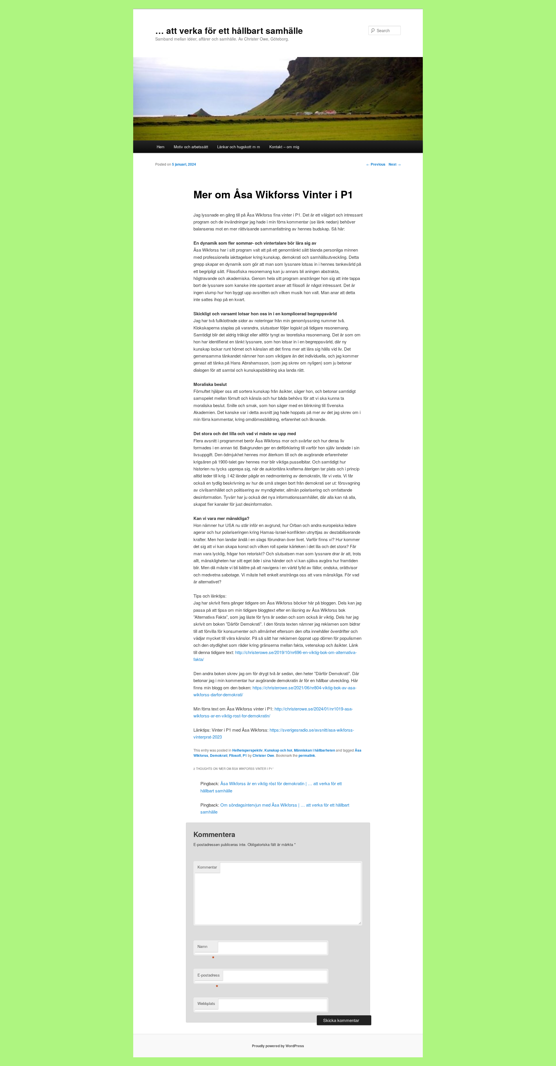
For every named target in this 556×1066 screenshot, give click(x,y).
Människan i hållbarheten (314, 750)
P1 (245, 755)
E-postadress (208, 976)
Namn (206, 948)
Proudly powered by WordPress (278, 1045)
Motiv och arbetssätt (191, 146)
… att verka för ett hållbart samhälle (229, 30)
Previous (375, 164)
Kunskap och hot (278, 750)
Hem (160, 146)
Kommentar (207, 867)
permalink (307, 755)
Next (395, 164)
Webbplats (206, 1003)
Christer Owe (263, 755)
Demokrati (218, 755)
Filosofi (235, 755)
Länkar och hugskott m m (238, 146)
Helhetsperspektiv (247, 750)
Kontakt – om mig (284, 146)
